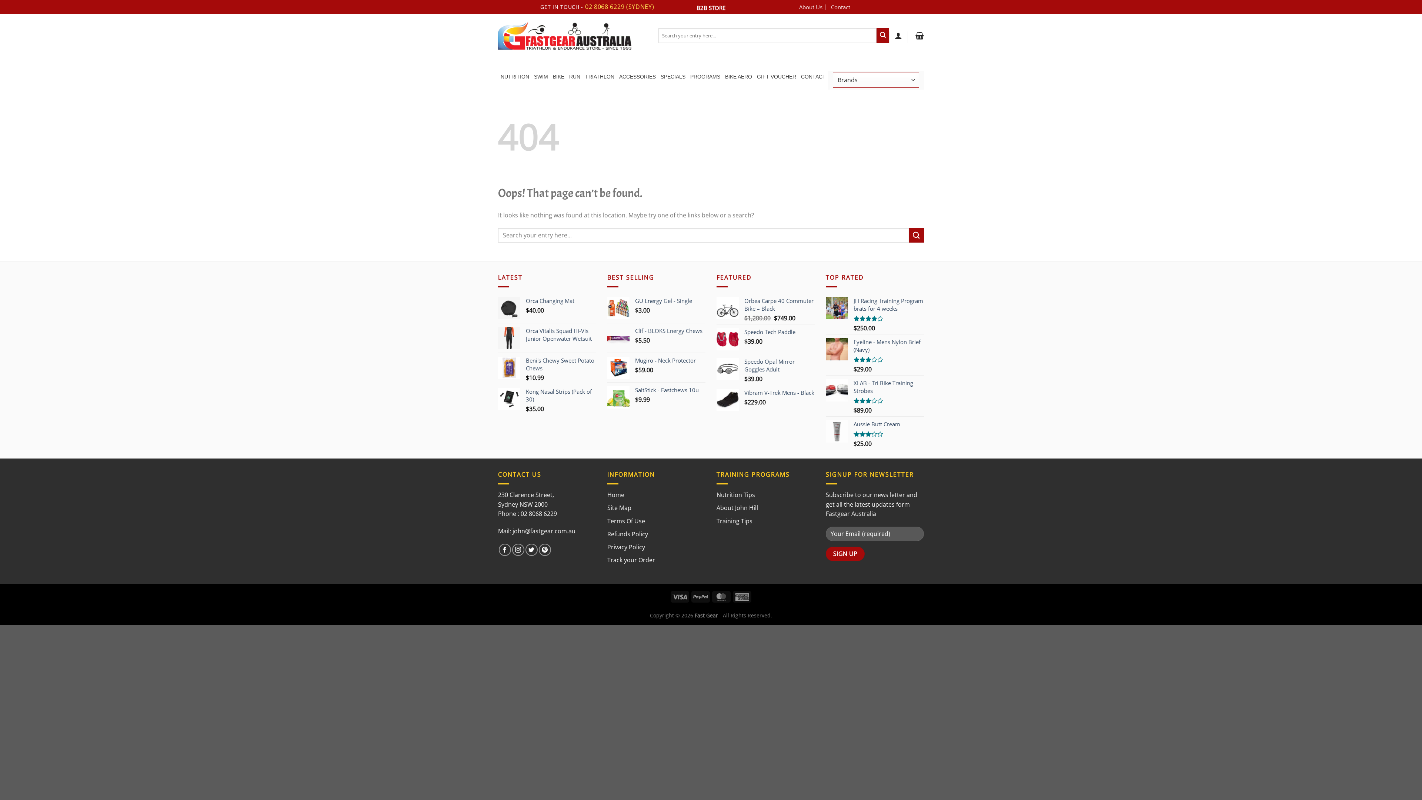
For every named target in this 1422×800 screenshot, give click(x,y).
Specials (673, 77)
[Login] (898, 35)
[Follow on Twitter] (531, 550)
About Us (810, 7)
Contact (840, 7)
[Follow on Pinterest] (545, 550)
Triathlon (599, 77)
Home (615, 495)
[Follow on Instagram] (518, 550)
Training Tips (734, 521)
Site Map (619, 508)
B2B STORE (711, 7)
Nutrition (515, 77)
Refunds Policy (627, 534)
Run (574, 77)
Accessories (637, 77)
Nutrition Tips (736, 495)
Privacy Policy (626, 547)
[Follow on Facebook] (505, 550)
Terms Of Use (626, 521)
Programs (705, 77)
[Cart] (919, 35)
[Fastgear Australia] (572, 35)
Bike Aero (738, 77)
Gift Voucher (776, 77)
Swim (541, 77)
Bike (558, 77)
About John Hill (737, 508)
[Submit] (883, 35)
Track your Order (631, 560)
